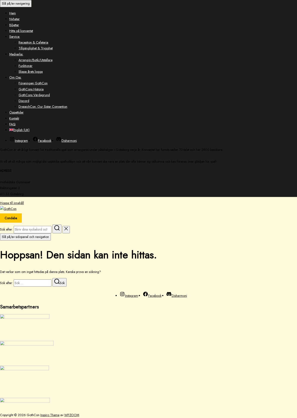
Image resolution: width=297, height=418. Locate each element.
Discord (24, 100)
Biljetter (14, 25)
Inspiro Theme (49, 415)
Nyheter (14, 19)
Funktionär (25, 65)
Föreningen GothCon (33, 83)
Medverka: (16, 54)
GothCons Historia (31, 89)
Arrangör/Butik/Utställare (35, 60)
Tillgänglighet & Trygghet (36, 48)
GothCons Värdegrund (34, 95)
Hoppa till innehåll (12, 203)
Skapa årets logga (31, 71)
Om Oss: (15, 77)
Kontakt (14, 118)
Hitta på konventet (21, 30)
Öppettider (16, 112)
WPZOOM (71, 415)
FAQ (12, 124)
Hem (12, 13)
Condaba (11, 218)
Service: (14, 36)
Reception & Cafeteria (33, 42)
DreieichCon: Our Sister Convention (43, 106)
